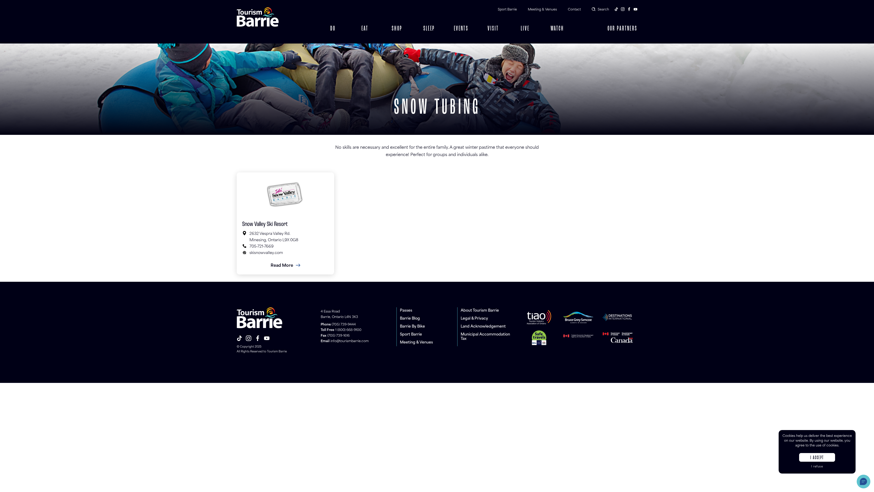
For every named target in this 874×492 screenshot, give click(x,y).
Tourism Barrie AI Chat (863, 481)
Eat (364, 28)
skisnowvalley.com (266, 253)
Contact (574, 9)
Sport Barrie (507, 9)
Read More (282, 266)
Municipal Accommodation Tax (485, 337)
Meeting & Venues (542, 9)
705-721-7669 (261, 247)
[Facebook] (629, 9)
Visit (493, 28)
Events (461, 28)
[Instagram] (623, 9)
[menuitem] (333, 28)
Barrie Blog (410, 318)
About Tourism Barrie (480, 311)
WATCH (557, 28)
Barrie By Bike (412, 326)
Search (603, 9)
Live (525, 28)
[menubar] (445, 28)
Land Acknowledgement (483, 326)
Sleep (429, 28)
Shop (397, 28)
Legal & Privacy (474, 318)
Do (332, 28)
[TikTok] (616, 9)
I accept (817, 458)
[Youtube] (635, 9)
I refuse (817, 466)
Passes (406, 311)
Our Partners (622, 28)
